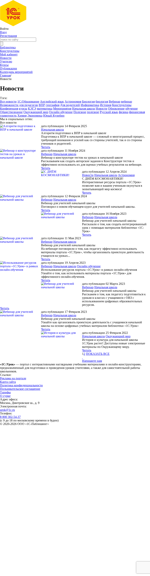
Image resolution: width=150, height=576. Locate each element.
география (52, 105)
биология (102, 101)
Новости (6, 58)
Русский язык (109, 112)
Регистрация (8, 35)
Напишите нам (92, 360)
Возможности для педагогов (19, 105)
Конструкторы (9, 51)
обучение (131, 108)
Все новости (8, 101)
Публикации (8, 68)
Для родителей (70, 105)
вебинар (126, 101)
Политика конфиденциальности (21, 385)
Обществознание (11, 112)
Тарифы (5, 392)
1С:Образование (28, 101)
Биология (88, 101)
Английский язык (52, 101)
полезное (93, 112)
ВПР (42, 105)
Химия (22, 115)
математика (44, 108)
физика (123, 112)
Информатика (90, 105)
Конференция (9, 108)
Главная (5, 75)
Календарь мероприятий (16, 72)
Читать (45, 147)
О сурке (5, 395)
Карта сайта (8, 381)
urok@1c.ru (7, 410)
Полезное (79, 112)
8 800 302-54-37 (10, 417)
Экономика (34, 115)
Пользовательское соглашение (20, 388)
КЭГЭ (32, 108)
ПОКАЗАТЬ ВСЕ (98, 353)
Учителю (6, 61)
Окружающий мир (35, 112)
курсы (23, 108)
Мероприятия (62, 108)
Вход (3, 32)
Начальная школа (83, 108)
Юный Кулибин (53, 115)
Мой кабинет (9, 54)
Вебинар (114, 101)
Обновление (116, 108)
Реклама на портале (13, 378)
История (105, 105)
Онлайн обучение (61, 112)
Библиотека (8, 47)
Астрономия (73, 101)
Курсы (4, 65)
